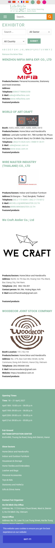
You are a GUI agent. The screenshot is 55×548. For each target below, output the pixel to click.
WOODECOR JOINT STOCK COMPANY (27, 311)
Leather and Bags (10, 470)
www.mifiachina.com (20, 99)
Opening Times (9, 395)
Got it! (27, 539)
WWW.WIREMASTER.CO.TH (22, 207)
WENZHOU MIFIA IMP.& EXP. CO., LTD (27, 59)
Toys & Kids (7, 480)
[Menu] (5, 16)
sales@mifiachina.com (19, 95)
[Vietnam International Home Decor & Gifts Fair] (27, 8)
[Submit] (50, 17)
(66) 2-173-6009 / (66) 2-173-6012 (28, 200)
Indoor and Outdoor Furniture (15, 456)
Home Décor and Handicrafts (15, 451)
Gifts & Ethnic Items (11, 489)
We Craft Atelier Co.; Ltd (18, 220)
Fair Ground (7, 430)
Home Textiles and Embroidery (16, 466)
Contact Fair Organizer (12, 500)
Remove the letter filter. (12, 54)
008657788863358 (21, 92)
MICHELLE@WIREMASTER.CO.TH (24, 203)
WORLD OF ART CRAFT (17, 112)
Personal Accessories (12, 475)
